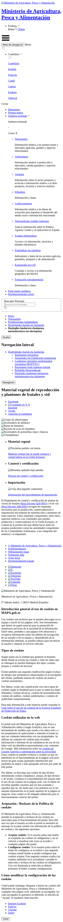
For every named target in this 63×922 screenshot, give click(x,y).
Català (11, 80)
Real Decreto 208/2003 (14, 506)
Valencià (12, 98)
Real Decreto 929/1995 (33, 503)
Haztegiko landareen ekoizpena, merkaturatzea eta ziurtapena (32, 375)
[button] (31, 45)
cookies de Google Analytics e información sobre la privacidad (28, 750)
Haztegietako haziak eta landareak (26, 325)
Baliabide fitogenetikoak (28, 370)
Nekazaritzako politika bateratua (32, 221)
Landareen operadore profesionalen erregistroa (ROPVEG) (33, 363)
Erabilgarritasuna (17, 548)
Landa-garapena (23, 203)
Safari (11, 912)
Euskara (12, 92)
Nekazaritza (21, 139)
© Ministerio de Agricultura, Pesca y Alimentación (34, 545)
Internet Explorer (17, 903)
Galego (12, 86)
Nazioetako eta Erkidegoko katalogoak (35, 358)
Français (12, 75)
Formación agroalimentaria (29, 279)
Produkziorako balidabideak (23, 322)
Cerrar (6, 919)
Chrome (12, 909)
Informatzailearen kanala (21, 560)
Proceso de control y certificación (25, 475)
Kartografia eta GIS (25, 265)
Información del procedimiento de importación (32, 494)
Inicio (11, 315)
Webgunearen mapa (18, 551)
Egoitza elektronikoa (26, 235)
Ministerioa (14, 109)
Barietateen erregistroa (26, 355)
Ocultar (6, 337)
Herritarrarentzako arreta (21, 294)
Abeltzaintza (21, 156)
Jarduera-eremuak (18, 115)
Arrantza (19, 174)
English (12, 69)
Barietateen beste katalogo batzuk (32, 367)
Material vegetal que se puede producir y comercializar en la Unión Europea (29, 455)
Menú (28, 44)
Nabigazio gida (16, 554)
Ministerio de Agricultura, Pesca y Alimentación (31, 14)
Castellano (13, 63)
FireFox (12, 906)
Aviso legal (14, 557)
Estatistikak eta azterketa (28, 250)
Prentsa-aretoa (15, 112)
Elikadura (20, 192)
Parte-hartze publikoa (19, 291)
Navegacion (8, 382)
